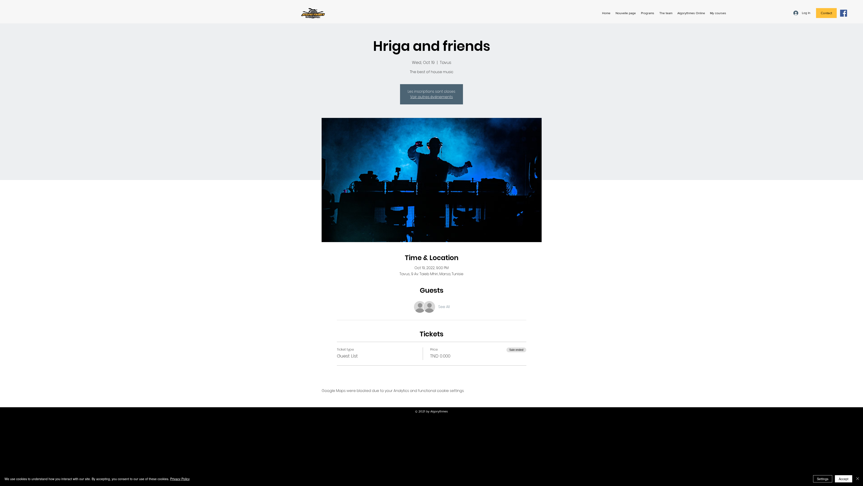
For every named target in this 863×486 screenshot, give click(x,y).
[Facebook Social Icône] (843, 13)
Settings (822, 479)
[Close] (857, 478)
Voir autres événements (431, 96)
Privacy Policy (180, 479)
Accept (843, 479)
